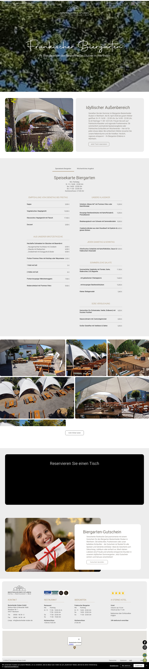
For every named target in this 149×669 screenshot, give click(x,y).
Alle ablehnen (126, 666)
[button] (31, 3)
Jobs (141, 660)
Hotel (113, 605)
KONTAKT (12, 599)
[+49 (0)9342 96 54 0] (126, 3)
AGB (130, 660)
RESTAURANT (50, 599)
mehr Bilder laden (74, 433)
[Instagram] (145, 647)
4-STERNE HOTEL (118, 599)
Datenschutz (112, 660)
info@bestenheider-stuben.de (23, 620)
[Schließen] (146, 665)
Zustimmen (138, 666)
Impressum (123, 660)
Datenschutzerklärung (11, 666)
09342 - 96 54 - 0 (18, 615)
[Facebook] (145, 642)
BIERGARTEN (80, 599)
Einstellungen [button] (114, 666)
